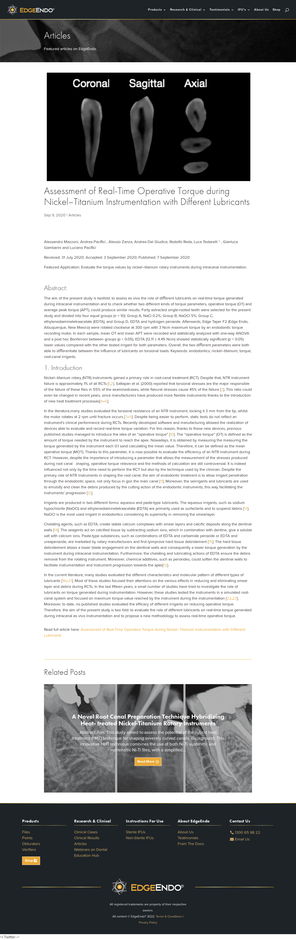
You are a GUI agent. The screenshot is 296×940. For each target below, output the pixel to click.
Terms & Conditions (169, 916)
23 (234, 598)
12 (89, 492)
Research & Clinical (186, 9)
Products (155, 9)
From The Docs (191, 843)
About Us (261, 9)
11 (161, 481)
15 (210, 541)
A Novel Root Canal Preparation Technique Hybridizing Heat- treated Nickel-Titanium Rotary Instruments (148, 720)
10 (172, 434)
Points (27, 837)
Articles (74, 215)
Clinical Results (86, 837)
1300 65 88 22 (247, 832)
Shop (276, 9)
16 (64, 580)
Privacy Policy (148, 922)
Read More (145, 761)
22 (229, 598)
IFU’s (242, 9)
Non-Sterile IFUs (140, 837)
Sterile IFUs (135, 832)
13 (245, 508)
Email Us (242, 839)
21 (70, 580)
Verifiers (29, 849)
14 (56, 530)
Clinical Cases (86, 832)
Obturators (31, 843)
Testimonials (220, 9)
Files (26, 832)
